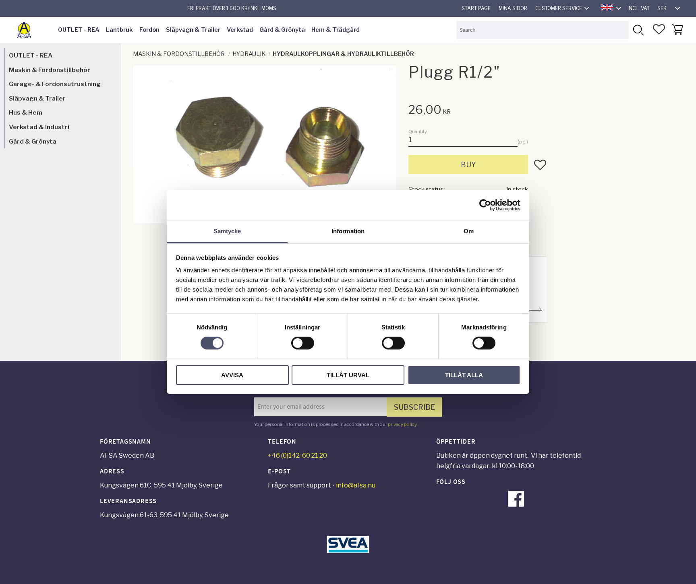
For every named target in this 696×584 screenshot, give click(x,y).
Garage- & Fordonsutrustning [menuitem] (55, 84)
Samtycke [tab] (227, 231)
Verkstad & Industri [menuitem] (39, 127)
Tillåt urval (348, 375)
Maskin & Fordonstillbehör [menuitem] (49, 70)
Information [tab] (348, 231)
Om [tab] (469, 231)
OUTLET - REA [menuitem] (78, 29)
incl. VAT (639, 8)
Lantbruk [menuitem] (119, 29)
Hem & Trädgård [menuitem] (335, 29)
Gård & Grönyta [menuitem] (282, 29)
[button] (659, 29)
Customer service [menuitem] (558, 8)
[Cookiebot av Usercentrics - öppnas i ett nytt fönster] (485, 205)
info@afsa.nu (355, 485)
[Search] (638, 30)
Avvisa (232, 375)
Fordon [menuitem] (149, 29)
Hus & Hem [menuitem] (25, 112)
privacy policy (402, 424)
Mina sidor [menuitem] (513, 8)
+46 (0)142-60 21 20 (297, 455)
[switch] (302, 343)
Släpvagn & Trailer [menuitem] (193, 29)
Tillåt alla (464, 375)
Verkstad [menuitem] (240, 29)
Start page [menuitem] (476, 8)
